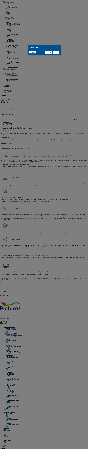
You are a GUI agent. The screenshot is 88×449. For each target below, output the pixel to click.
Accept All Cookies (48, 52)
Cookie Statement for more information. (49, 49)
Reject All (56, 52)
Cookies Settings (32, 52)
